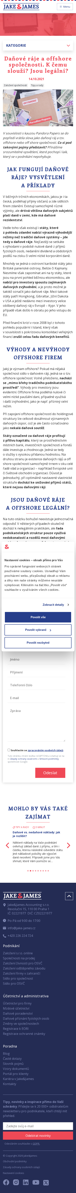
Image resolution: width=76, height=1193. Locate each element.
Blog (6, 1053)
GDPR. (36, 1143)
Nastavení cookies (13, 1173)
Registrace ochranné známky (24, 1034)
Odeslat (50, 772)
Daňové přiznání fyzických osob (26, 1018)
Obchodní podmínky (15, 1161)
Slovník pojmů (13, 1064)
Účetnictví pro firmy (17, 1003)
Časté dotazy (12, 1058)
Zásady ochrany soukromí (23, 758)
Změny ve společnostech (21, 1023)
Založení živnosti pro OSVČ (22, 963)
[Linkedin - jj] (27, 1183)
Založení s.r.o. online (18, 953)
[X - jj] (44, 1183)
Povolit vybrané (35, 629)
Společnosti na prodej (19, 958)
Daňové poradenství (18, 1013)
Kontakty (9, 1084)
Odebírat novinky (38, 1135)
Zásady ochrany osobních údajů (21, 1167)
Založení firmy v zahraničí (21, 973)
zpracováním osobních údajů (45, 750)
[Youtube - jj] (35, 1183)
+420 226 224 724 (20, 936)
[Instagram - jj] (18, 1183)
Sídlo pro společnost (18, 978)
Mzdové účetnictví (16, 1008)
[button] (38, 45)
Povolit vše (38, 617)
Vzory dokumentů (16, 1069)
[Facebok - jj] (7, 1183)
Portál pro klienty (15, 1074)
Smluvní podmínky (49, 758)
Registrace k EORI (16, 1028)
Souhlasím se (36, 750)
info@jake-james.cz (21, 928)
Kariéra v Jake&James (18, 1079)
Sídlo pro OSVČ (14, 983)
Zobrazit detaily (53, 604)
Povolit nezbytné (38, 642)
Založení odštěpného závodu (24, 968)
